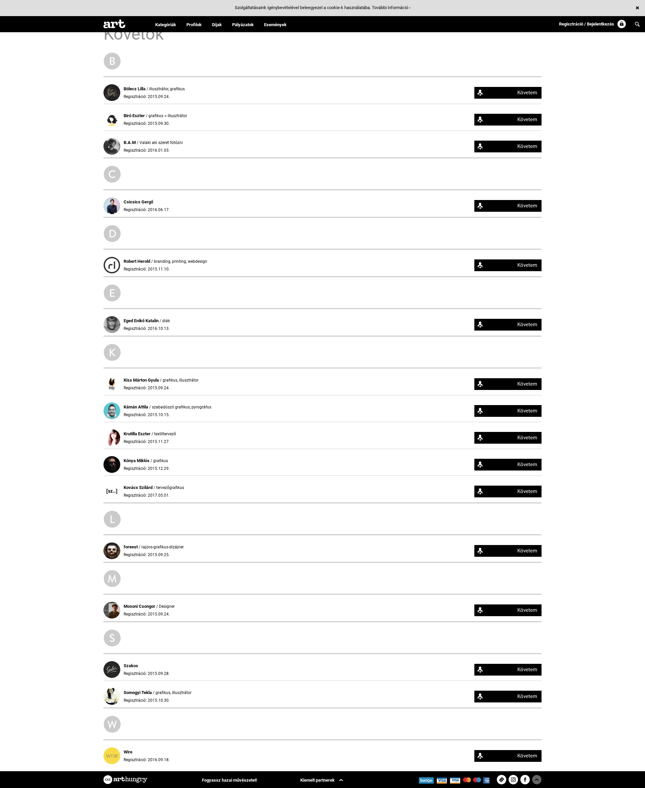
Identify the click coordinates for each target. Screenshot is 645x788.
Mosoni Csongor (140, 606)
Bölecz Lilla (135, 88)
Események (275, 24)
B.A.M (130, 142)
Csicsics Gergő (138, 201)
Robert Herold (137, 261)
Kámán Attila (136, 406)
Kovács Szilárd (139, 487)
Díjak (217, 24)
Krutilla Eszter (138, 433)
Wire (128, 751)
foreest (131, 546)
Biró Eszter (135, 115)
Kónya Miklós (137, 460)
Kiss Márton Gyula (142, 380)
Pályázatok (243, 24)
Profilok (194, 24)
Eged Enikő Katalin (142, 320)
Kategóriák (165, 24)
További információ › (391, 7)
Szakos (131, 665)
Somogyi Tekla (138, 692)
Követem (527, 93)
